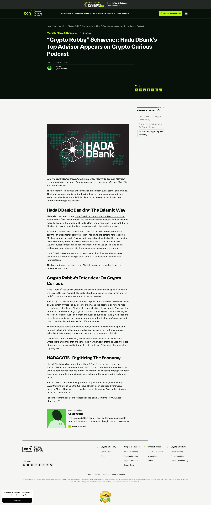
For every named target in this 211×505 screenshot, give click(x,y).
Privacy (106, 475)
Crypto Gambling (177, 456)
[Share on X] (136, 90)
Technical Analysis (131, 456)
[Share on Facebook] (148, 90)
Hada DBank (89, 364)
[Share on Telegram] (152, 90)
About (88, 475)
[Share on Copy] (160, 90)
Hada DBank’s (54, 289)
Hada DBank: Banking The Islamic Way (151, 118)
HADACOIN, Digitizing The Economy (151, 133)
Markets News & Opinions (62, 32)
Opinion (104, 456)
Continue (17, 500)
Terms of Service (118, 475)
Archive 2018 (60, 26)
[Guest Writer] (56, 418)
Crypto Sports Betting (179, 461)
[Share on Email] (156, 90)
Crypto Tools (129, 465)
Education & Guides (155, 452)
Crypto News (106, 452)
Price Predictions (131, 452)
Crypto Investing (130, 461)
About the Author (75, 410)
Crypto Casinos (177, 452)
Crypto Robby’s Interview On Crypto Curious (150, 125)
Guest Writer (62, 69)
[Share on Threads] (140, 90)
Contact (97, 475)
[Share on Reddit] (144, 90)
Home (49, 26)
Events (150, 461)
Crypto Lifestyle (154, 456)
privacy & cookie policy (19, 495)
